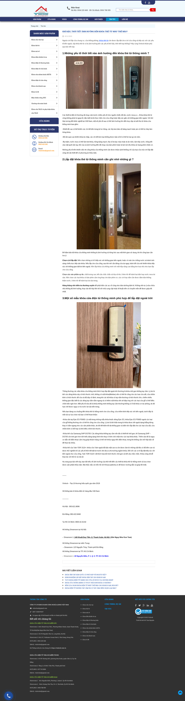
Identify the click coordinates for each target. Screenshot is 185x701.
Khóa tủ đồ (85, 639)
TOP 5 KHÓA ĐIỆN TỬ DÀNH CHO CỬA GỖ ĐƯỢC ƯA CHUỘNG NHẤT (89, 580)
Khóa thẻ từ (86, 609)
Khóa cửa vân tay (87, 605)
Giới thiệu (99, 19)
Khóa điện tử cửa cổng (89, 632)
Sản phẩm (37, 19)
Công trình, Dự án (80, 19)
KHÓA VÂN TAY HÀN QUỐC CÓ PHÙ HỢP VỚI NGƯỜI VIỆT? (86, 575)
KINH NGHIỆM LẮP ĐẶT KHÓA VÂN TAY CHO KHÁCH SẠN (85, 577)
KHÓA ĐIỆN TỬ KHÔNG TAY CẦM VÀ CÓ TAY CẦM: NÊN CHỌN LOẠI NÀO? (90, 588)
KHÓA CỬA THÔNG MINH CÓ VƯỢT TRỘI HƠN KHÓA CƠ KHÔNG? (88, 583)
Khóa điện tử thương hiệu (90, 620)
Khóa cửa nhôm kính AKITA (91, 628)
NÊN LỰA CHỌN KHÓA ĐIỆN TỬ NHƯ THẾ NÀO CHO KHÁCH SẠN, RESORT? (91, 585)
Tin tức (112, 19)
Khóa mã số (86, 612)
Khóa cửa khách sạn (88, 636)
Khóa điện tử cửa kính (89, 624)
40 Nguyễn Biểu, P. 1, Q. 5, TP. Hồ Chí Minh (91, 556)
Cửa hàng (52, 19)
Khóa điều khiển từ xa (89, 616)
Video (64, 19)
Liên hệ (125, 19)
